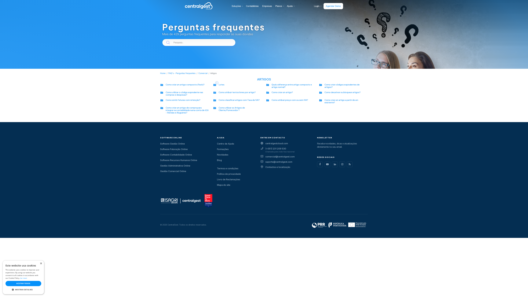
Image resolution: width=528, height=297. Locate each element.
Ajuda (290, 6)
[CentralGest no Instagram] (342, 164)
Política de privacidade (229, 174)
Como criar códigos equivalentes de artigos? (342, 85)
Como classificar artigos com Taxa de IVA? (239, 100)
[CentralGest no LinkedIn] (335, 164)
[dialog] (23, 277)
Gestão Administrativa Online (175, 165)
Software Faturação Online (174, 149)
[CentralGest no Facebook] (320, 164)
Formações (223, 149)
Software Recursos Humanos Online (178, 160)
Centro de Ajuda (225, 143)
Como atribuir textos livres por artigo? (237, 92)
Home (163, 73)
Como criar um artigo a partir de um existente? (341, 101)
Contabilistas (252, 6)
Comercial (202, 73)
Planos (278, 6)
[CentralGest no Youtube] (327, 164)
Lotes (221, 84)
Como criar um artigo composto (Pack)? (185, 84)
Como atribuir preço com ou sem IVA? (290, 100)
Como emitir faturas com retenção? (183, 100)
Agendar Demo (333, 6)
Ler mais (23, 278)
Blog (219, 160)
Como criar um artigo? (282, 92)
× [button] (41, 263)
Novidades (222, 154)
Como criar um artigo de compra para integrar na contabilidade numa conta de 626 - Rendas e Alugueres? (187, 110)
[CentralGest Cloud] (198, 5)
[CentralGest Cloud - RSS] (350, 164)
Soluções (236, 6)
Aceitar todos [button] (23, 283)
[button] (23, 290)
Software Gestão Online (172, 143)
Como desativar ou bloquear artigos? (342, 92)
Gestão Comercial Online (173, 171)
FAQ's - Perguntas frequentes (182, 73)
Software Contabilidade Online (176, 154)
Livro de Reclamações (228, 179)
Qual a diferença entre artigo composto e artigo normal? (292, 85)
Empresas (267, 6)
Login (316, 6)
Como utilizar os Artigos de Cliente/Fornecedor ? (232, 108)
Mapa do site (223, 185)
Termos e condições (227, 168)
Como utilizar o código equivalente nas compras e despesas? (184, 93)
